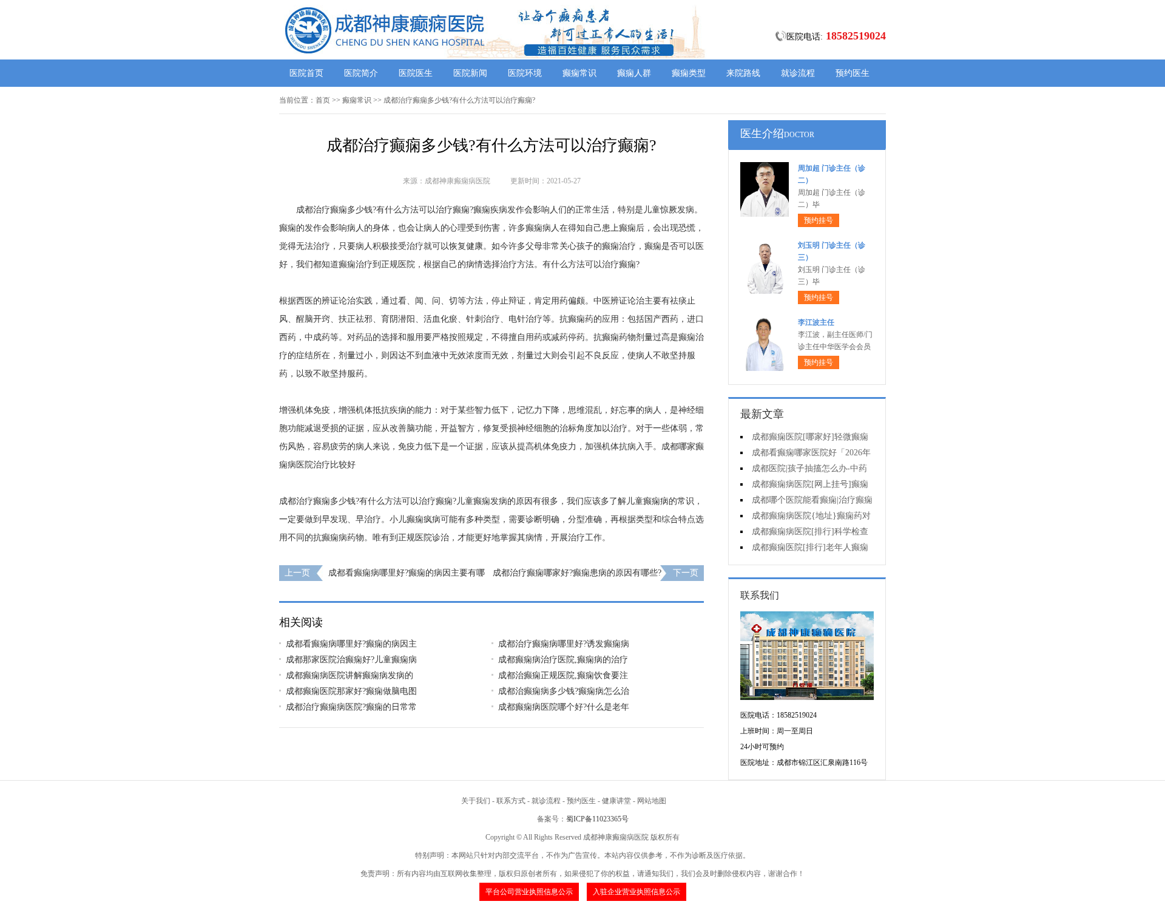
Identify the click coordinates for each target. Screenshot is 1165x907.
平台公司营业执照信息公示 (529, 892)
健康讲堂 (616, 801)
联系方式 (510, 801)
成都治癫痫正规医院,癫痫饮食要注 (563, 675)
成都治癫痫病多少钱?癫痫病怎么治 (563, 691)
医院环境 (525, 73)
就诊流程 (798, 73)
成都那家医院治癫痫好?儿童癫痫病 (351, 659)
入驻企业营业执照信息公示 (636, 892)
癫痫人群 (634, 73)
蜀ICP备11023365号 (597, 819)
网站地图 (651, 801)
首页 (323, 100)
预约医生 (853, 73)
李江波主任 (816, 322)
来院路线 (743, 73)
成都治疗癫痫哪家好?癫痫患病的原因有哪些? (577, 572)
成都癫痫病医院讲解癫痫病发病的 (349, 675)
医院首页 (306, 73)
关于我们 (475, 801)
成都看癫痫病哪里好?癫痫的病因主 (351, 643)
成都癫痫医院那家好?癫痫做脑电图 (351, 691)
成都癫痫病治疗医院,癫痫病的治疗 (563, 659)
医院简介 (361, 73)
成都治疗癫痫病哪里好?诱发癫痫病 (563, 643)
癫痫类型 (689, 73)
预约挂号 (818, 220)
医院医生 (416, 73)
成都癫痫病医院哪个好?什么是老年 (563, 707)
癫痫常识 (579, 73)
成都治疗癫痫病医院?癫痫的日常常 (351, 707)
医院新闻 (470, 73)
